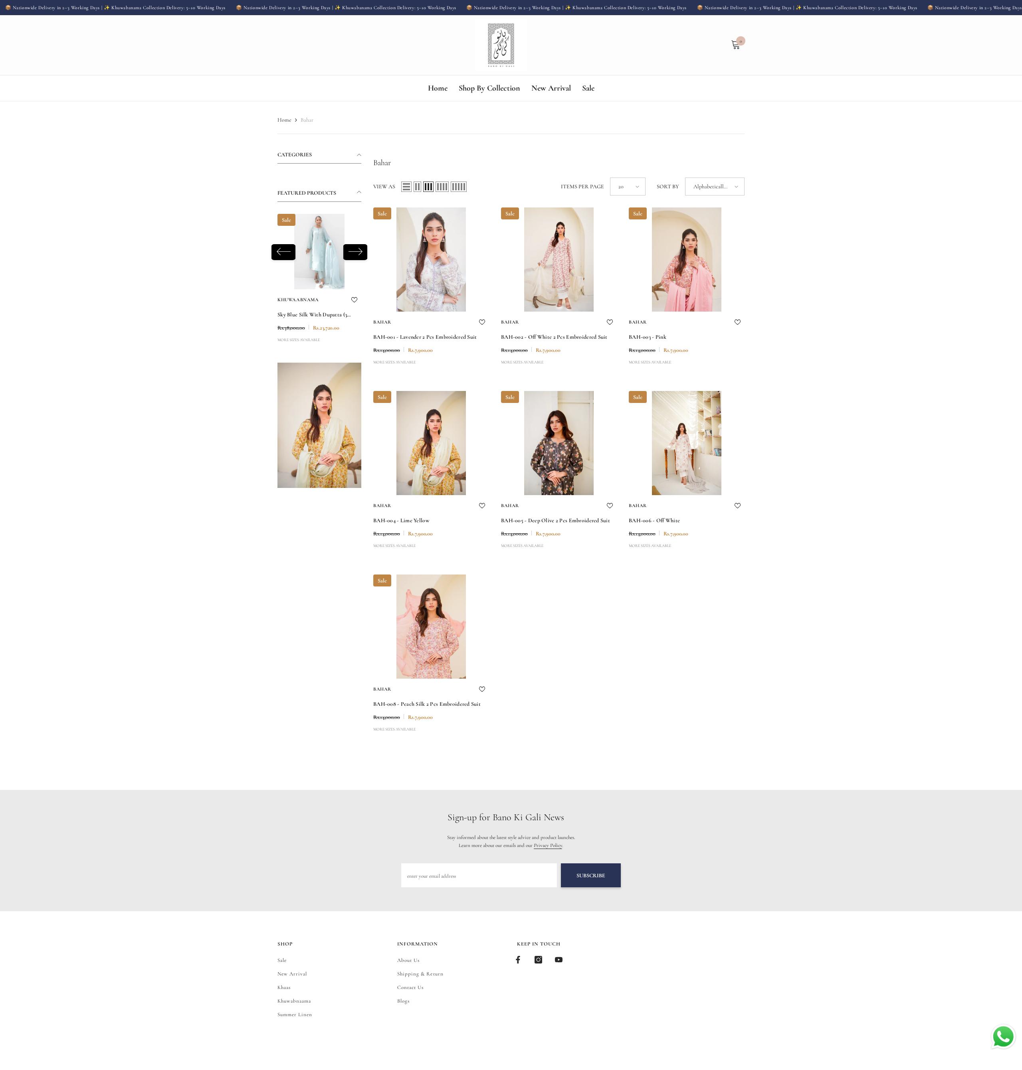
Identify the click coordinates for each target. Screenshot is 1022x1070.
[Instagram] (538, 960)
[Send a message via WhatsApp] (1003, 1036)
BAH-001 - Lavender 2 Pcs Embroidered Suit (425, 337)
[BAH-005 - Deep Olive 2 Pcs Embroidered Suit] (559, 443)
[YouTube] (559, 960)
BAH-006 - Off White (654, 520)
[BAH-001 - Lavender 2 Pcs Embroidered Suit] (431, 259)
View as (384, 186)
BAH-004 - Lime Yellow (401, 520)
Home (284, 119)
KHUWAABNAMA (298, 299)
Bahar (307, 119)
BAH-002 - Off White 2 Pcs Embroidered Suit (554, 337)
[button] (283, 252)
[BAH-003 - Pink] (687, 259)
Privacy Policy (548, 845)
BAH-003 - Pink (647, 337)
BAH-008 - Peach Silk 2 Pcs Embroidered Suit (427, 704)
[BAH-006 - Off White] (687, 443)
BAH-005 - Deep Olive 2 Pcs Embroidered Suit (555, 520)
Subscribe (590, 875)
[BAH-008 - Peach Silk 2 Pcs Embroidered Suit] (431, 626)
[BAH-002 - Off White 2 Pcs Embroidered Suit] (559, 259)
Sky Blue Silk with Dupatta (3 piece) (312, 315)
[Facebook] (518, 960)
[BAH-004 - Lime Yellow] (431, 443)
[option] (319, 280)
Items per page (582, 186)
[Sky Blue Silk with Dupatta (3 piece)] (319, 251)
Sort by (668, 186)
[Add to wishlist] (354, 299)
